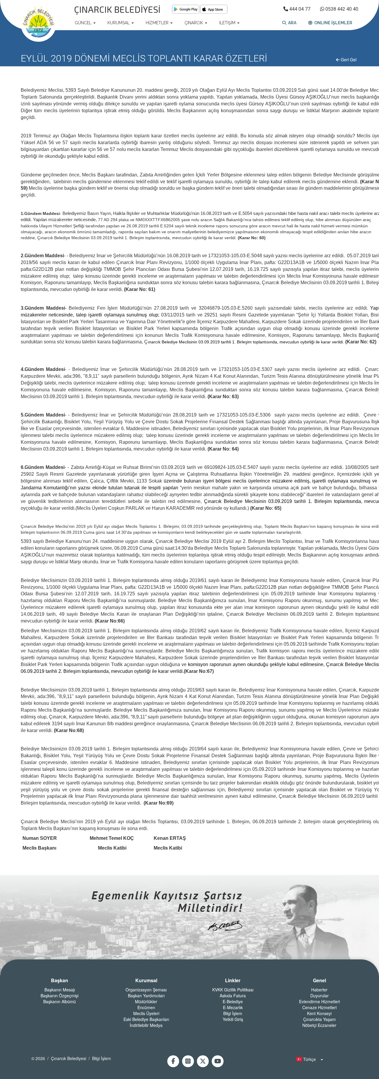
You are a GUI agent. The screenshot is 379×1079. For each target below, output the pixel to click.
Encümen (146, 1007)
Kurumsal (146, 980)
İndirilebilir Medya (146, 1025)
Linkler (232, 980)
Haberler (319, 990)
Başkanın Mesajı (59, 990)
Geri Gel (348, 59)
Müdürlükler (146, 1001)
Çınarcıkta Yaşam (319, 1019)
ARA (291, 22)
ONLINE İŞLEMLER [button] (332, 22)
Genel (319, 980)
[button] (307, 1059)
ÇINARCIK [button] (194, 22)
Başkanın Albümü (59, 1001)
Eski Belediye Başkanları (146, 1019)
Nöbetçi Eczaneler (319, 1025)
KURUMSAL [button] (119, 22)
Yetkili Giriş (233, 1019)
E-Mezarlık (233, 1007)
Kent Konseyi (319, 1013)
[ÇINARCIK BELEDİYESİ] (38, 23)
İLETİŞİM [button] (228, 22)
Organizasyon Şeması (146, 990)
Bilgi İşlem (232, 1013)
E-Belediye (233, 1001)
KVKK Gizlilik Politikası (232, 990)
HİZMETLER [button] (158, 22)
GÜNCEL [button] (84, 22)
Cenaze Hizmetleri (319, 1007)
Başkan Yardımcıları (146, 995)
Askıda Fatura (233, 995)
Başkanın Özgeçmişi (59, 995)
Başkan (59, 980)
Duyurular (319, 995)
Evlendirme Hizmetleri (319, 1001)
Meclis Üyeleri (146, 1013)
